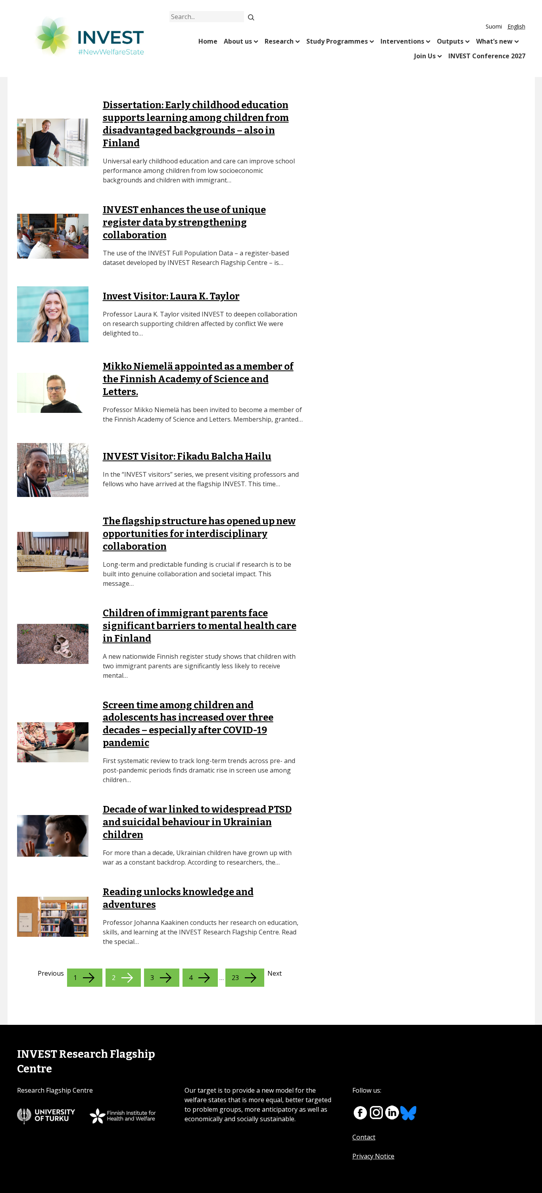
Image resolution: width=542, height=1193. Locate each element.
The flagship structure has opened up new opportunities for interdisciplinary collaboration (199, 534)
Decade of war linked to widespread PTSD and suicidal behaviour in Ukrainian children (197, 822)
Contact (363, 1137)
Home (207, 41)
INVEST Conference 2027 (486, 56)
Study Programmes (337, 41)
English (516, 26)
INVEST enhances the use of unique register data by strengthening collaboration (184, 222)
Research (279, 41)
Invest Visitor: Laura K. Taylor (171, 296)
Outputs (450, 41)
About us (238, 41)
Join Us (425, 56)
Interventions (402, 41)
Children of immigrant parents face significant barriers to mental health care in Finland (199, 626)
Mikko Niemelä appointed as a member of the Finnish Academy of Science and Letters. (198, 379)
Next (274, 973)
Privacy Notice (373, 1156)
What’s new (494, 41)
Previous (51, 973)
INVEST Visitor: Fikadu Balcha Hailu (187, 456)
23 (235, 977)
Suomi (494, 26)
